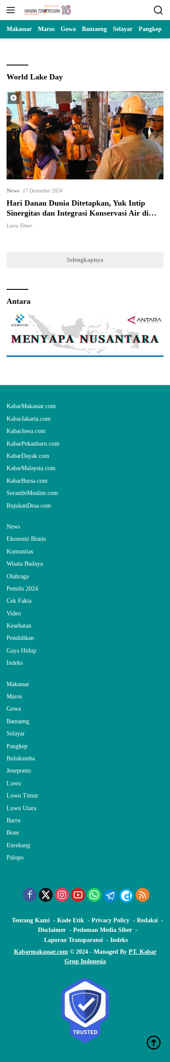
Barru (13, 820)
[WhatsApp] (94, 896)
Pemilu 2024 (22, 588)
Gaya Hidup (21, 650)
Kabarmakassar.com (41, 952)
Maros (14, 696)
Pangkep (17, 746)
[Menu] (12, 10)
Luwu (14, 783)
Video (14, 613)
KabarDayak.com (28, 456)
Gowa (14, 708)
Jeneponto (19, 770)
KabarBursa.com (27, 481)
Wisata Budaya (25, 563)
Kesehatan (19, 625)
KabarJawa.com (26, 431)
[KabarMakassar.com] (46, 10)
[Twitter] (46, 896)
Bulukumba (21, 758)
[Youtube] (78, 896)
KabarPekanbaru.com (33, 443)
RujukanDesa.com (29, 505)
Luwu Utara (21, 808)
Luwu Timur (19, 226)
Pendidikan (20, 638)
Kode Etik (70, 920)
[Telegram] (110, 896)
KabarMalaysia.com (31, 468)
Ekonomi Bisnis (26, 539)
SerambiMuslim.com (32, 493)
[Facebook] (30, 896)
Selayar (16, 733)
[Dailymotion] (126, 896)
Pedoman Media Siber (102, 930)
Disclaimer (52, 930)
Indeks (15, 663)
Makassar (18, 684)
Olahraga (18, 576)
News (13, 190)
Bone (13, 832)
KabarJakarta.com (29, 419)
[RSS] (143, 896)
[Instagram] (62, 896)
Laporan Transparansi (73, 940)
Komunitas (20, 551)
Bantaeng (18, 721)
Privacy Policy (110, 920)
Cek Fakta (19, 601)
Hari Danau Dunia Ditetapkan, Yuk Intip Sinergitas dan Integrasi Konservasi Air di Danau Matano (78, 213)
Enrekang (18, 845)
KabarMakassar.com (31, 406)
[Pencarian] (158, 10)
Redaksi (147, 920)
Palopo (15, 857)
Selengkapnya (85, 260)
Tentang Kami (31, 920)
